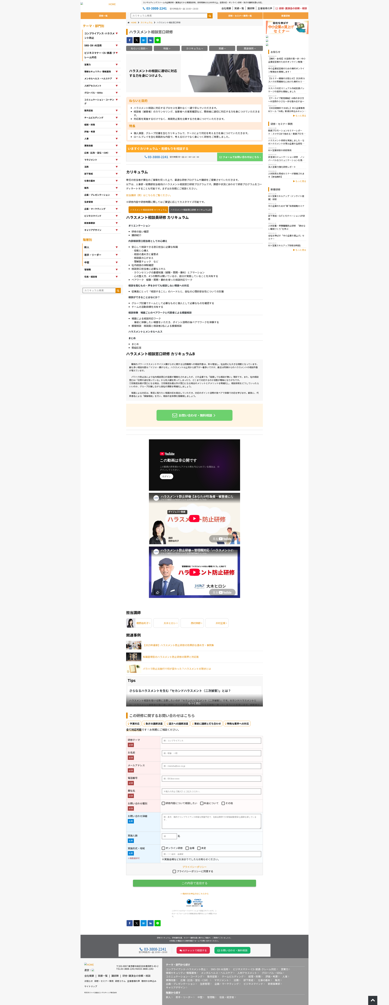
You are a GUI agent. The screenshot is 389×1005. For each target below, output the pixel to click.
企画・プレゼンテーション (180, 984)
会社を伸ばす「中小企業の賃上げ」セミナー (286, 237)
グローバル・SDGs (272, 973)
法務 (236, 980)
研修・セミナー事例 (104, 980)
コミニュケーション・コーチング (184, 976)
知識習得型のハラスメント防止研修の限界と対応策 (171, 657)
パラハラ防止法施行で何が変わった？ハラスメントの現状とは (177, 668)
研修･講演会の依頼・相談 (293, 8)
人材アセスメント (247, 973)
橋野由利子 (142, 623)
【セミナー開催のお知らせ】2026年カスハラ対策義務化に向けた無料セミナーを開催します (286, 80)
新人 (168, 997)
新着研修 (285, 15)
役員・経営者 (226, 997)
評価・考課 (271, 976)
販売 (277, 980)
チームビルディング (233, 976)
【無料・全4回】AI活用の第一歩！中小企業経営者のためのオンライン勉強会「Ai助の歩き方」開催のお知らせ (286, 60)
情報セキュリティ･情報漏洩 (181, 973)
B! (143, 40)
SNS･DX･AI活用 (219, 969)
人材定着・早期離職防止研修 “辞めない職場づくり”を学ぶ (286, 227)
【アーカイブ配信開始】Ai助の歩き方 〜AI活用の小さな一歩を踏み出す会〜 (286, 100)
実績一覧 (239, 8)
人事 (284, 976)
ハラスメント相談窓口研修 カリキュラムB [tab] (190, 209)
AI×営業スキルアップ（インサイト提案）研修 (286, 197)
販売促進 (212, 976)
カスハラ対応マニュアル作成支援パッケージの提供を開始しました (286, 90)
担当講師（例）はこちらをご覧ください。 (149, 195)
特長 (165, 48)
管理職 (211, 997)
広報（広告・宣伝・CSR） (195, 980)
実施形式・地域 (136, 853)
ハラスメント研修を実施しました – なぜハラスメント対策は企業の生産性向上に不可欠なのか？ (286, 142)
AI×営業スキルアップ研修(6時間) (284, 245)
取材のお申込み (148, 980)
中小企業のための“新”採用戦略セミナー (286, 207)
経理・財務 (254, 976)
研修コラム (120, 980)
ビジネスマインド (253, 984)
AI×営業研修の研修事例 (279, 150)
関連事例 (249, 48)
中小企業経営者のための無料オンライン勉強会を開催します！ (286, 70)
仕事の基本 (264, 980)
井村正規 (220, 623)
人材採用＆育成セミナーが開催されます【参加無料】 (286, 175)
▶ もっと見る (299, 115)
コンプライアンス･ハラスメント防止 (186, 969)
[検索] (210, 15)
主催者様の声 (265, 8)
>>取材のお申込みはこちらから (195, 893)
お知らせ (88, 980)
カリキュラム (193, 48)
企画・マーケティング (227, 984)
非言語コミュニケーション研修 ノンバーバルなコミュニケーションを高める (286, 158)
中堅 (200, 997)
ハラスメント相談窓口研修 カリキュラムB (160, 353)
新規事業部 (274, 984)
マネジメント (221, 980)
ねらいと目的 (138, 48)
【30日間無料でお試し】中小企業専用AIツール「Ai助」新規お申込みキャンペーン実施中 (287, 109)
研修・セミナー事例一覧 (240, 15)
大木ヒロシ (170, 623)
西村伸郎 (196, 623)
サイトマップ (90, 986)
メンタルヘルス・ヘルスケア (217, 973)
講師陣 (251, 8)
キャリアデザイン (175, 987)
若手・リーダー (184, 997)
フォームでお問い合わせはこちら (241, 157)
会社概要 (226, 8)
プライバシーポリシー (194, 867)
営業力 (284, 969)
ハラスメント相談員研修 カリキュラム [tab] (148, 209)
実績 (221, 48)
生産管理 (205, 984)
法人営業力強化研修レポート (282, 166)
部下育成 (248, 980)
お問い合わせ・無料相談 (195, 415)
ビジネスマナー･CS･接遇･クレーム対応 (254, 969)
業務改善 (171, 980)
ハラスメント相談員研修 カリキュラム (157, 217)
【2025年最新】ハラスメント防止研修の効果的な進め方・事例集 (178, 645)
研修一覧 (103, 15)
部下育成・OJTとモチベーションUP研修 (286, 217)
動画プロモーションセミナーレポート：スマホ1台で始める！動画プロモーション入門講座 (287, 132)
